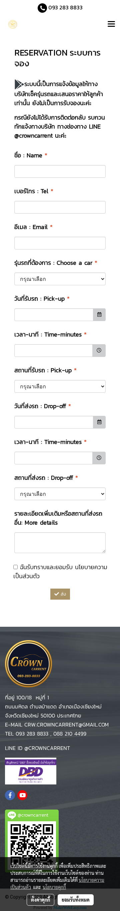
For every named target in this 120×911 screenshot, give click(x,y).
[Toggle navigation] (111, 24)
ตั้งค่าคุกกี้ (40, 900)
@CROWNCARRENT (47, 748)
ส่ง (62, 594)
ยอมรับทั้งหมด (76, 900)
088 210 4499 (69, 734)
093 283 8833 (65, 7)
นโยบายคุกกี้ (54, 887)
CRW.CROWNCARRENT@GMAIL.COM (65, 724)
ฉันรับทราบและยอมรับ (60, 571)
